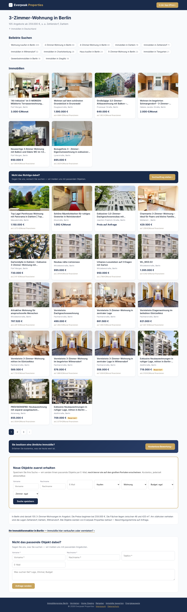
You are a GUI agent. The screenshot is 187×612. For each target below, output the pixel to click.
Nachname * (72, 552)
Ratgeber (100, 603)
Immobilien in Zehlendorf (157, 45)
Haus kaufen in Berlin (91, 51)
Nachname (44, 481)
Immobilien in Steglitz (57, 58)
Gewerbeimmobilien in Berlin (25, 58)
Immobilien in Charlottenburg (59, 51)
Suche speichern (25, 501)
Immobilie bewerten (115, 603)
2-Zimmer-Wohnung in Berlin (59, 45)
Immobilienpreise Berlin (57, 603)
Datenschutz (113, 606)
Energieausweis (132, 603)
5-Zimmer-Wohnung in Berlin (123, 51)
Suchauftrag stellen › (162, 177)
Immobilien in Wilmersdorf (24, 51)
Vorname (16, 481)
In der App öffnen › (167, 5)
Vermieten (74, 603)
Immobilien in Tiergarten (156, 51)
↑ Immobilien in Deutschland (22, 29)
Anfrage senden (23, 586)
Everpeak (28, 5)
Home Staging (87, 603)
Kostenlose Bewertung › (160, 446)
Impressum (101, 606)
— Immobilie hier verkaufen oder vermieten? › (52, 530)
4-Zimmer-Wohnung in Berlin (95, 45)
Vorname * (16, 552)
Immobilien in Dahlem (126, 45)
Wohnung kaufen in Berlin (25, 45)
